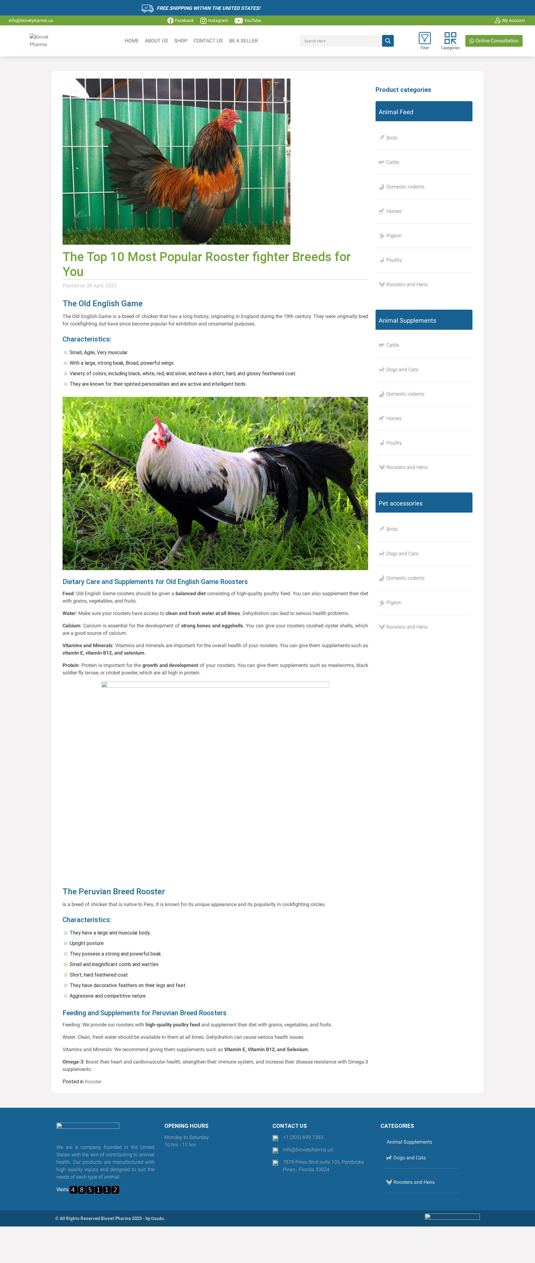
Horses (394, 211)
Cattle (392, 162)
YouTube (252, 20)
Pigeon (394, 235)
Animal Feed (396, 112)
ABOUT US (156, 41)
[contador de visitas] (94, 1190)
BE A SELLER (243, 41)
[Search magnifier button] (388, 41)
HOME (132, 41)
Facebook (184, 20)
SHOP (180, 41)
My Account (513, 20)
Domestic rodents (405, 187)
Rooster (93, 1082)
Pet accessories (401, 503)
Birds (392, 138)
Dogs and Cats (402, 369)
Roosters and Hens (407, 284)
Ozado (157, 1218)
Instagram (218, 20)
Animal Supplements (407, 320)
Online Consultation (496, 41)
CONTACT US (208, 41)
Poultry (394, 260)
